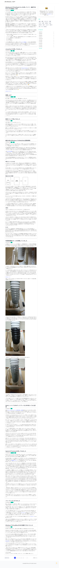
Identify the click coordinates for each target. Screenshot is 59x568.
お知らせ (12, 96)
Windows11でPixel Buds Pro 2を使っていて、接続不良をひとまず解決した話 (20, 7)
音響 (50, 21)
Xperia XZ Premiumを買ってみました (15, 451)
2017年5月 (46, 46)
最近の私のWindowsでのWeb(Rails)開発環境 (17, 140)
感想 (13, 50)
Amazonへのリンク (8, 91)
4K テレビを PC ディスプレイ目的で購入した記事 (15, 410)
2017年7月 (46, 43)
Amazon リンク (7, 276)
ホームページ (23, 512)
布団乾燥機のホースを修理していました (16, 241)
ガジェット (12, 10)
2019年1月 (46, 36)
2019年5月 (46, 35)
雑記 (11, 50)
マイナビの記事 (23, 42)
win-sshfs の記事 (9, 151)
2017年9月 (46, 40)
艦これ (51, 24)
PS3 (39, 26)
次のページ (35, 557)
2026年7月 (46, 32)
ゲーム (40, 23)
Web (13, 142)
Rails (43, 24)
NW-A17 (40, 24)
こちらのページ (32, 516)
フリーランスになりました (12, 500)
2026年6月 (46, 33)
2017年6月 (46, 45)
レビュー (47, 24)
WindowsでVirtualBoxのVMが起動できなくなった (19, 525)
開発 (14, 96)
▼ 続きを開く (40, 48)
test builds (7, 541)
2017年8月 (46, 41)
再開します (8, 95)
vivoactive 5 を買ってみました (13, 49)
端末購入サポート (14, 460)
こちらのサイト (49, 14)
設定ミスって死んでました (12, 119)
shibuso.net (10, 1)
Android (45, 26)
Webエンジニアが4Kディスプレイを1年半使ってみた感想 (20, 406)
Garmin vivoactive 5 (25, 67)
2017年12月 (46, 38)
